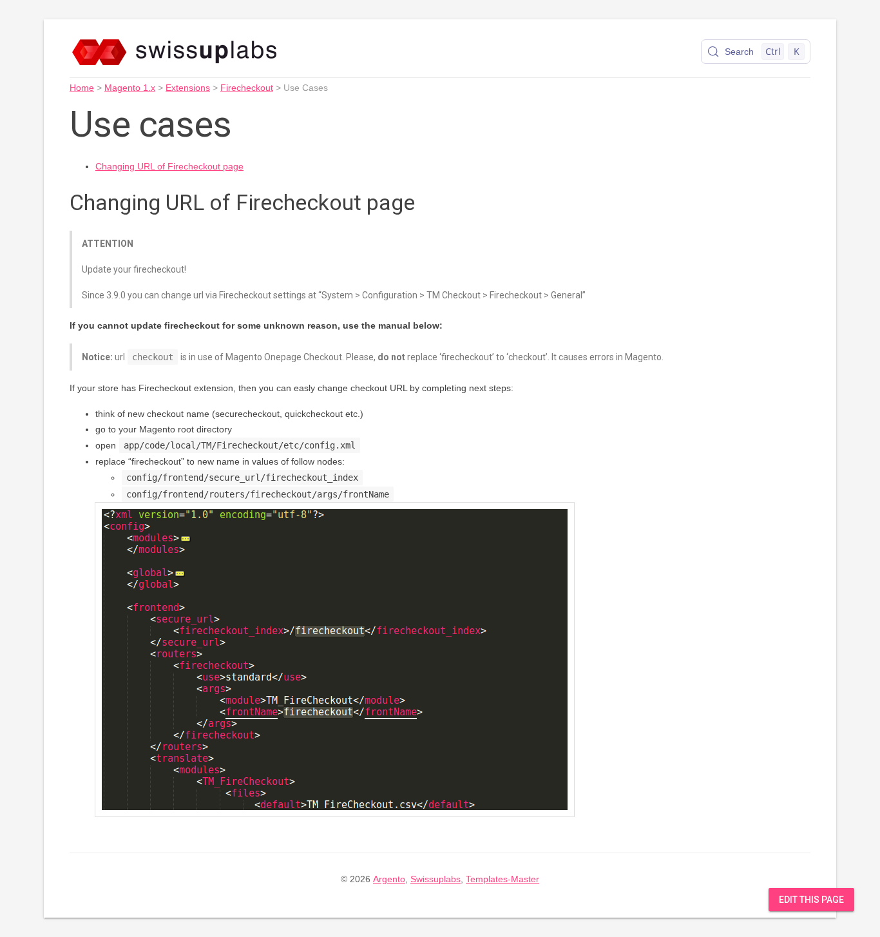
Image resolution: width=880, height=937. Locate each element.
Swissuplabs (435, 879)
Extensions (188, 87)
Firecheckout (246, 87)
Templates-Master (502, 879)
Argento (389, 879)
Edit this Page (811, 899)
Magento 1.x (129, 87)
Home (82, 87)
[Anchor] (430, 200)
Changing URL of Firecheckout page (169, 166)
